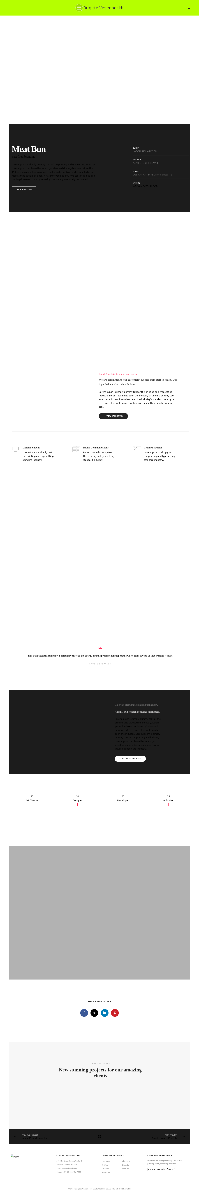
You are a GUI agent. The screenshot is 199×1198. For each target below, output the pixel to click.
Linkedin (125, 1165)
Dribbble (105, 1168)
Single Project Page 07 (164, 1137)
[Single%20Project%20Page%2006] (84, 1013)
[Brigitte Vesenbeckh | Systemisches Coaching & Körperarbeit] (99, 7)
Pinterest (126, 1161)
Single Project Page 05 (34, 1137)
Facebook (106, 1161)
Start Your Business (130, 759)
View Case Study (114, 416)
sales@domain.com (70, 1168)
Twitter (105, 1165)
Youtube (125, 1168)
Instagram (106, 1172)
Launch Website (24, 189)
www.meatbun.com (145, 186)
